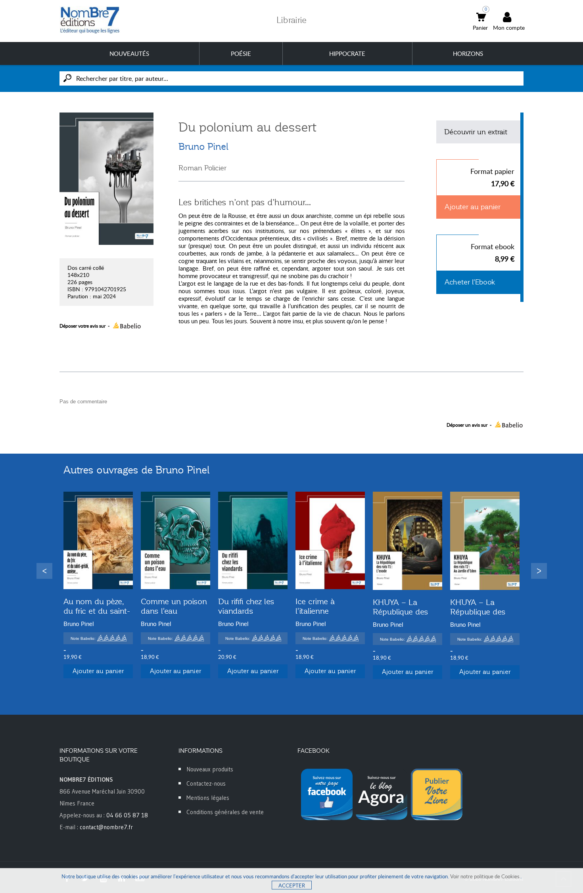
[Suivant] (539, 571)
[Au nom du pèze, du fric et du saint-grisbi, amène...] (98, 541)
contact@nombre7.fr (106, 827)
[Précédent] (44, 571)
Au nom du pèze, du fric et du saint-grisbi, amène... (96, 611)
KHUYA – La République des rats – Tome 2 (478, 612)
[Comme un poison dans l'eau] (175, 541)
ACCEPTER (291, 885)
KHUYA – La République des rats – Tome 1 (400, 612)
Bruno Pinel (203, 146)
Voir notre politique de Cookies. (485, 876)
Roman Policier (202, 168)
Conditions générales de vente (225, 812)
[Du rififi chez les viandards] (253, 541)
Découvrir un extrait (475, 132)
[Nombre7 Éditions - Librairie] (90, 20)
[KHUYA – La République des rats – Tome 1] (407, 541)
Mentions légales (207, 797)
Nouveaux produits (209, 769)
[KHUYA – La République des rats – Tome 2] (485, 541)
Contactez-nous (206, 783)
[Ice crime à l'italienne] (330, 541)
